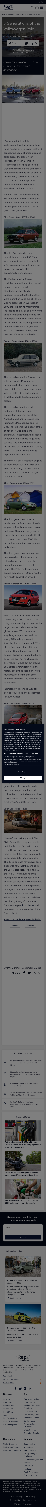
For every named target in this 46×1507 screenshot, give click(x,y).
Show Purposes (23, 772)
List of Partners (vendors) (11, 765)
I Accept (23, 778)
